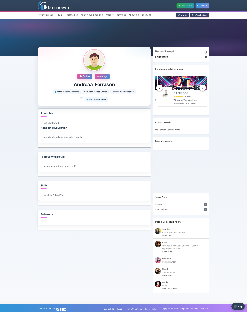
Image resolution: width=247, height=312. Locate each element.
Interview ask (45, 15)
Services (121, 15)
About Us (134, 15)
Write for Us (182, 15)
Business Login (185, 6)
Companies (72, 15)
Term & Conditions (134, 309)
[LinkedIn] (64, 308)
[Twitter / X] (57, 308)
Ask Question (161, 209)
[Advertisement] (181, 173)
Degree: (115, 92)
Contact (146, 15)
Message (102, 76)
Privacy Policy (151, 309)
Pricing (110, 15)
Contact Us (109, 309)
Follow (86, 76)
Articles (158, 204)
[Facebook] (61, 308)
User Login (202, 6)
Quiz (60, 15)
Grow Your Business (199, 15)
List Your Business (92, 15)
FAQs (119, 309)
